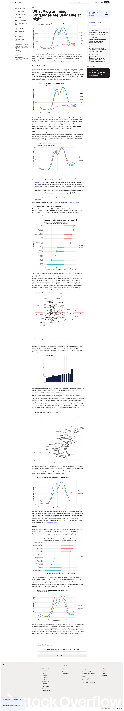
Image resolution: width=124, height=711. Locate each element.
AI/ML (20, 17)
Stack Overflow (46, 690)
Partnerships (45, 686)
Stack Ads (44, 683)
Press (63, 670)
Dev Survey (105, 675)
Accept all (5, 705)
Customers (46, 672)
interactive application (51, 522)
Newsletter (21, 40)
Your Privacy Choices (87, 682)
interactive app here (74, 202)
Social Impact (65, 673)
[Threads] (117, 708)
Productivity (22, 14)
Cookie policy (85, 679)
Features (45, 670)
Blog (103, 668)
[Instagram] (119, 708)
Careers (64, 671)
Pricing (45, 679)
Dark (106, 708)
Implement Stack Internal (88, 673)
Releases (21, 32)
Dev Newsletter (105, 670)
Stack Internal (45, 668)
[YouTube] (121, 708)
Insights (99, 22)
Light (102, 708)
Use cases (45, 673)
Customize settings (7, 707)
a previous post (68, 121)
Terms (83, 676)
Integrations (46, 677)
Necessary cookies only (15, 705)
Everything (21, 8)
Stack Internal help (86, 671)
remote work (54, 628)
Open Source (22, 20)
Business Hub (22, 23)
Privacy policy (85, 678)
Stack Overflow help (87, 670)
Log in (101, 2)
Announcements (92, 22)
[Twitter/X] (115, 708)
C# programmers (39, 182)
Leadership (65, 668)
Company (21, 28)
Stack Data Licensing (47, 682)
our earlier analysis (47, 284)
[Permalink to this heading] (31, 66)
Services (44, 688)
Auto (109, 708)
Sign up (106, 2)
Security (45, 675)
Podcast (20, 36)
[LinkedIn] (113, 708)
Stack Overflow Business (21, 44)
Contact (84, 668)
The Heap (21, 11)
